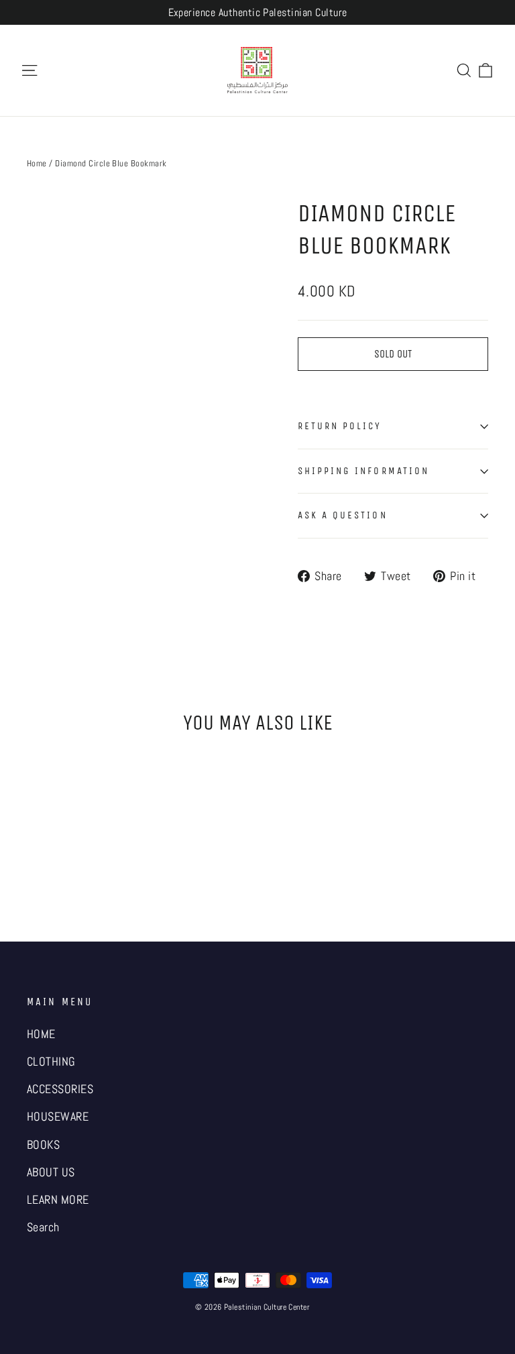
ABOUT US (51, 1172)
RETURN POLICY (340, 426)
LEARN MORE (58, 1199)
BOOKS (43, 1144)
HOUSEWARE (58, 1116)
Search (43, 1227)
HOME (41, 1034)
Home (37, 163)
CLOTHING (51, 1061)
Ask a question (343, 515)
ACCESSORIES (60, 1089)
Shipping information (363, 471)
